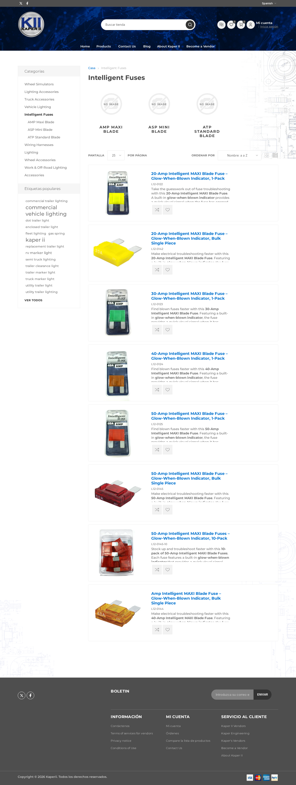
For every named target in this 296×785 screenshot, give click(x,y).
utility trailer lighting (42, 292)
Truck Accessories (39, 99)
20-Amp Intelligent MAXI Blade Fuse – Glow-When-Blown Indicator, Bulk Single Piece (189, 238)
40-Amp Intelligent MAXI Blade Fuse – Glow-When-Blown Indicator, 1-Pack (189, 356)
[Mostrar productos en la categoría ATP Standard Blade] (207, 104)
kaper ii (35, 240)
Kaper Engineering (235, 733)
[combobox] (148, 24)
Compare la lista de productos (221, 25)
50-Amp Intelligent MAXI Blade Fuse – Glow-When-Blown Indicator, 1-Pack (189, 416)
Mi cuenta (173, 726)
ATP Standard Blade (207, 131)
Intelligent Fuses (38, 114)
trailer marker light (40, 272)
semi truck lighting (41, 259)
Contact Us (174, 748)
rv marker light (39, 253)
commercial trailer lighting (47, 201)
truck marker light (40, 279)
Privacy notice (121, 740)
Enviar (262, 694)
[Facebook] (27, 3)
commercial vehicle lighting (46, 210)
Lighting (31, 152)
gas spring (56, 233)
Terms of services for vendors (132, 733)
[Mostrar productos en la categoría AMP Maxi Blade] (111, 104)
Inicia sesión (269, 26)
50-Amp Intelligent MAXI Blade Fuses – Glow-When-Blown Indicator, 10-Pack (190, 536)
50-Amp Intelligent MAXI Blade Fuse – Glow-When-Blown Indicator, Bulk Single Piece (189, 478)
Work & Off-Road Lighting (45, 167)
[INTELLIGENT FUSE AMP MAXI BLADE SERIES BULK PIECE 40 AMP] (116, 613)
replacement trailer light (45, 246)
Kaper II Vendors (233, 726)
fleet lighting (36, 233)
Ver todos (33, 300)
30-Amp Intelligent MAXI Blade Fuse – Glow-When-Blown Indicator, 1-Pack (189, 296)
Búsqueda (190, 24)
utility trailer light (39, 285)
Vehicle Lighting (37, 107)
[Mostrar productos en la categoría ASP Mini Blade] (159, 104)
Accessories (34, 175)
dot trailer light (37, 220)
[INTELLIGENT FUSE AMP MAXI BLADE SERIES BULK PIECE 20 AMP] (116, 253)
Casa (91, 68)
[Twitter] (21, 3)
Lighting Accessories (41, 92)
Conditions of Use (123, 748)
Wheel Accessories (40, 160)
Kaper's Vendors (233, 740)
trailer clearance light (42, 266)
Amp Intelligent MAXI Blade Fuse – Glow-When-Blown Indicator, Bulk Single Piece (186, 598)
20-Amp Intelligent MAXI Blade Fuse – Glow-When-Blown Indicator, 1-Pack (189, 176)
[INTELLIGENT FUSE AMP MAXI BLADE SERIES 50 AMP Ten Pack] (116, 553)
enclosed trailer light (42, 227)
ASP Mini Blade (159, 129)
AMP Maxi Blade (111, 129)
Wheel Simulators (39, 84)
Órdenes (172, 733)
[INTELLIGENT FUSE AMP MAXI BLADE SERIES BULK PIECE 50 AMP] (116, 493)
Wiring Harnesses (39, 145)
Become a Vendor (234, 748)
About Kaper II (232, 755)
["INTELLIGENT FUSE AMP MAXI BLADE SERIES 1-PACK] (116, 193)
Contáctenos (120, 726)
